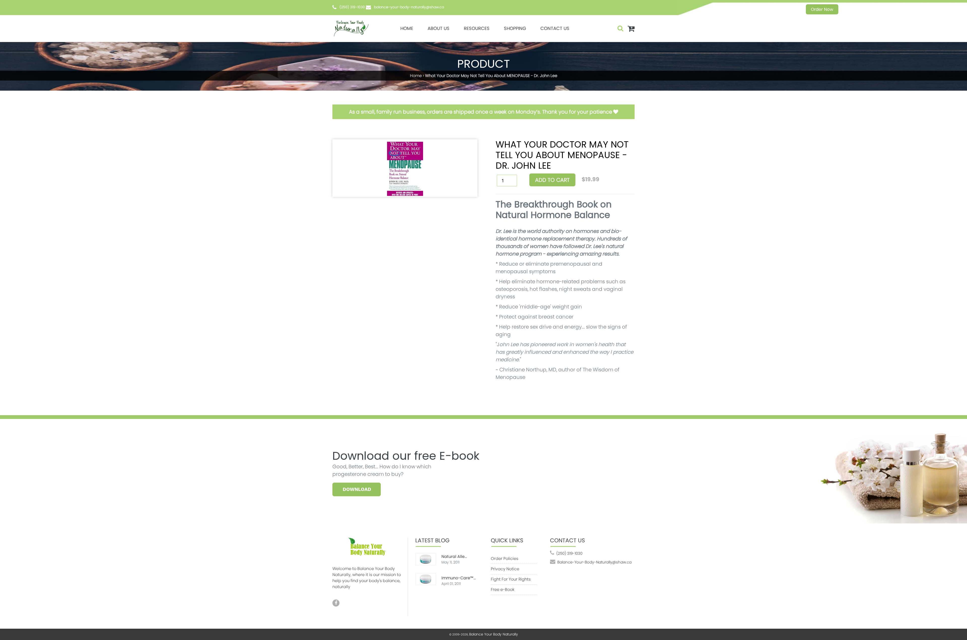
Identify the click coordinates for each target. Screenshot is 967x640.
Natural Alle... (454, 556)
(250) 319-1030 (352, 7)
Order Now (822, 9)
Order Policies (504, 558)
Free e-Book (502, 589)
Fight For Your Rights (511, 579)
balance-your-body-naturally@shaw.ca (409, 7)
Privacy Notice (505, 569)
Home (416, 76)
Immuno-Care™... (458, 578)
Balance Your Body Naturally (493, 634)
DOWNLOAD (357, 489)
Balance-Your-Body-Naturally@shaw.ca (594, 562)
